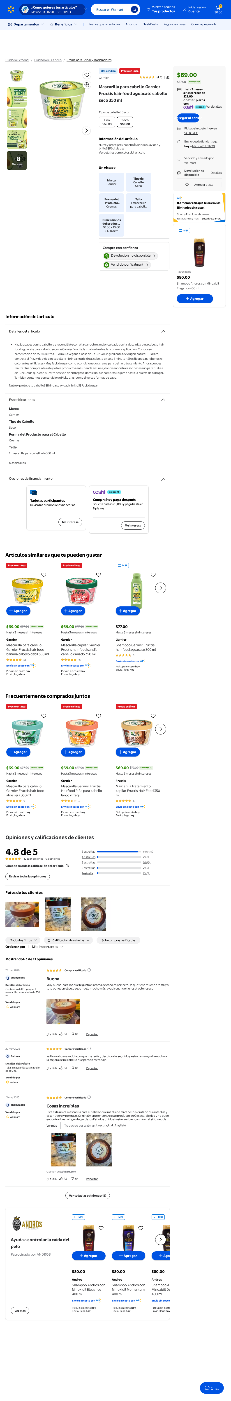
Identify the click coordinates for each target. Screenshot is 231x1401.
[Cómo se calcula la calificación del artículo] (67, 866)
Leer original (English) (111, 1125)
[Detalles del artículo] (163, 331)
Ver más (51, 1125)
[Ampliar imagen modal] (87, 85)
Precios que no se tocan (104, 24)
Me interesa (70, 522)
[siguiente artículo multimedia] (86, 131)
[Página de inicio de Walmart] (10, 9)
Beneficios (63, 24)
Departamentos (26, 24)
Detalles (216, 172)
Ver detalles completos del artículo (122, 152)
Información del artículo (30, 316)
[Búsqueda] (134, 9)
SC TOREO (191, 133)
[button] (161, 9)
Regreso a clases (174, 24)
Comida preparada (203, 24)
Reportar (92, 1034)
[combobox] (115, 9)
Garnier (104, 77)
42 (167, 77)
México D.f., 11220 (203, 146)
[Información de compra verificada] (89, 970)
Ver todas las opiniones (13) (87, 1195)
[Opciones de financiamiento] (163, 477)
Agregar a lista (203, 184)
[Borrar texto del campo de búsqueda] (124, 9)
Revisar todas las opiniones (27, 876)
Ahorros (131, 24)
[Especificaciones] (163, 399)
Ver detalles (214, 106)
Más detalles (17, 463)
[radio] (107, 122)
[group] (154, 77)
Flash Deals (150, 24)
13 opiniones (52, 858)
